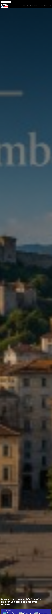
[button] (50, 6)
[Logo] (4, 6)
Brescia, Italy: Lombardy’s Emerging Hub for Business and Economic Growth (21, 602)
